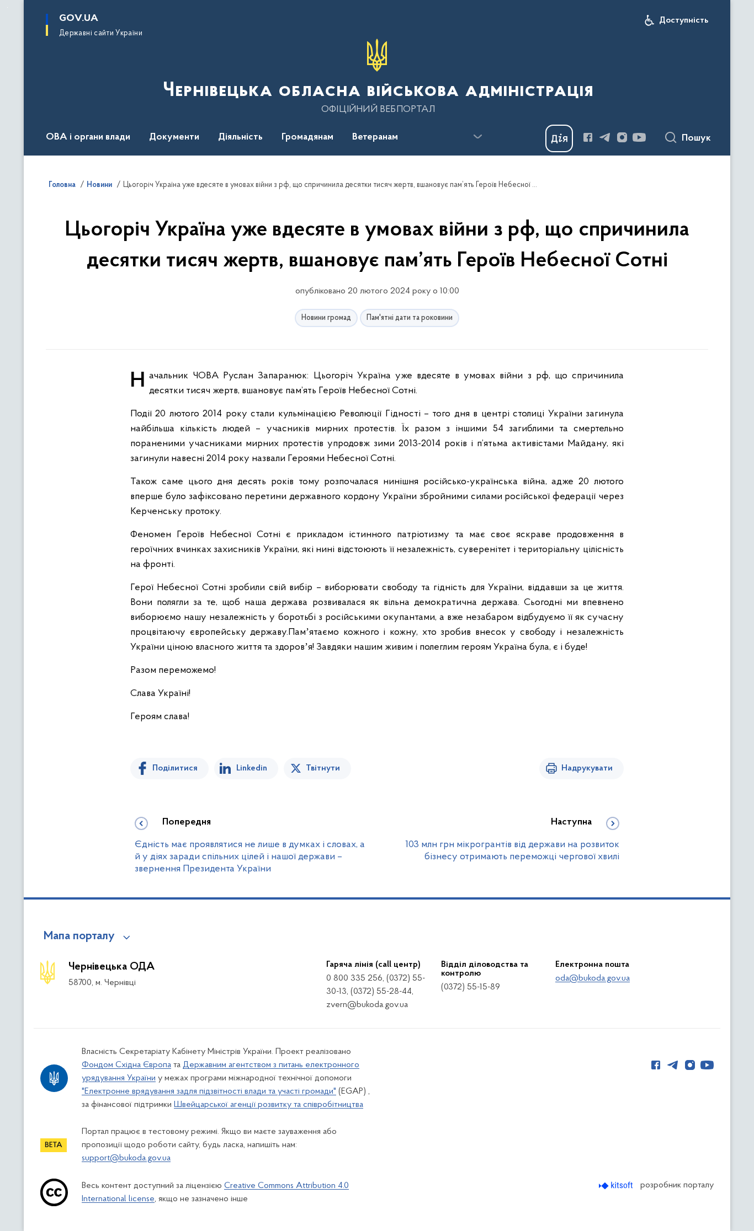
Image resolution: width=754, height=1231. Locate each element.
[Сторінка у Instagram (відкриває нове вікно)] (622, 137)
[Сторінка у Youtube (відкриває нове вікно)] (639, 137)
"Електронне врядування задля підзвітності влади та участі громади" (209, 1091)
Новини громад (326, 318)
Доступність (683, 20)
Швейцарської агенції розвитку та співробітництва (268, 1104)
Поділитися (175, 768)
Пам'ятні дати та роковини (410, 318)
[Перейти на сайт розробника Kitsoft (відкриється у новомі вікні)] (617, 1185)
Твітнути (323, 768)
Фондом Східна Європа (126, 1065)
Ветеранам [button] (375, 137)
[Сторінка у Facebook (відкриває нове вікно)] (587, 137)
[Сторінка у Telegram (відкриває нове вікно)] (605, 137)
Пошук (696, 138)
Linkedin (251, 768)
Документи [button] (174, 137)
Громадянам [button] (307, 137)
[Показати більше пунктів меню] (477, 137)
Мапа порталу (79, 936)
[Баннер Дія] (559, 138)
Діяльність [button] (240, 137)
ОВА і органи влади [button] (88, 137)
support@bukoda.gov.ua (126, 1158)
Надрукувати (587, 768)
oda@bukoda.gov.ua (592, 978)
